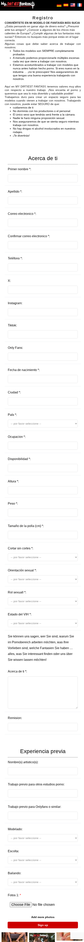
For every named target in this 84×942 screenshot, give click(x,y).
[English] (72, 6)
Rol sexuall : (17, 592)
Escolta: (13, 851)
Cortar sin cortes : (20, 548)
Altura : (13, 481)
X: (9, 280)
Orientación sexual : (22, 570)
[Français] (79, 6)
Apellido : (15, 191)
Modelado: (15, 829)
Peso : (13, 503)
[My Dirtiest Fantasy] (19, 5)
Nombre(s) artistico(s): (37, 756)
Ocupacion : (17, 436)
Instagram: (15, 303)
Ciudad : (14, 392)
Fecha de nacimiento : (24, 370)
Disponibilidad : (19, 459)
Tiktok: (12, 325)
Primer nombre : (32, 163)
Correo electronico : (22, 213)
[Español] (65, 6)
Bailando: (14, 873)
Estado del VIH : (19, 614)
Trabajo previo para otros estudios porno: (36, 784)
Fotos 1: (14, 895)
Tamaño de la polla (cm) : (26, 526)
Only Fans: (15, 347)
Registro (42, 17)
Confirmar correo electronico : (29, 236)
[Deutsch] (59, 6)
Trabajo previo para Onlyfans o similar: (34, 806)
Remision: (15, 718)
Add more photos (43, 917)
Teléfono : (15, 258)
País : (12, 414)
